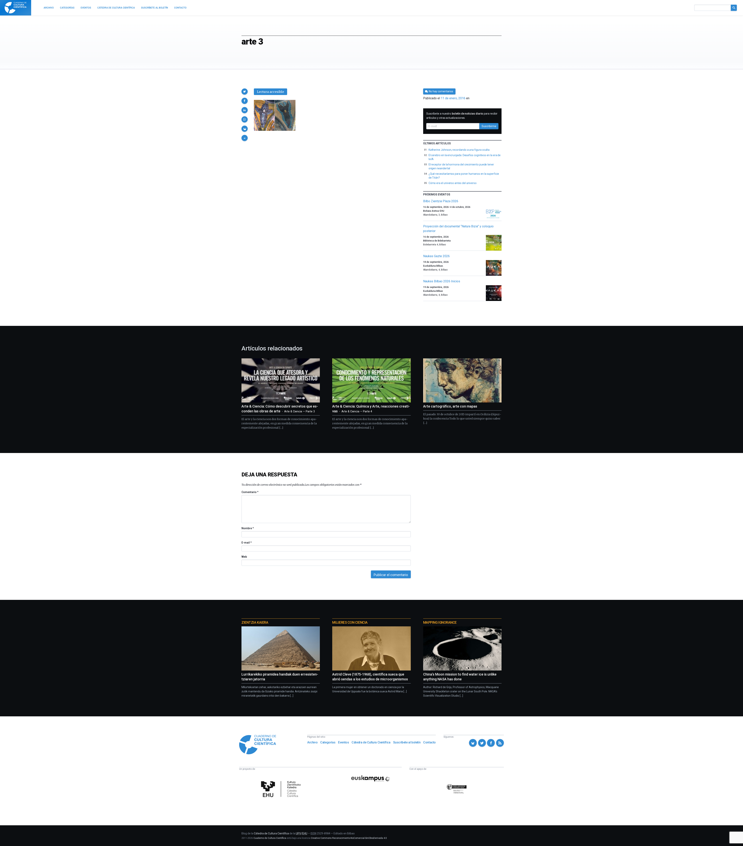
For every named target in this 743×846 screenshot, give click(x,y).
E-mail (246, 542)
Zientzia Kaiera (254, 622)
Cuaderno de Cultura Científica (269, 838)
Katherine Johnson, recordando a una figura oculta (459, 149)
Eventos (343, 742)
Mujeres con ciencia (349, 622)
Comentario (249, 492)
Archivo (312, 742)
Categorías (327, 742)
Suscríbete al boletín (407, 742)
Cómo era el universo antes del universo (453, 183)
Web (244, 556)
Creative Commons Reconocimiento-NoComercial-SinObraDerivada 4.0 (349, 838)
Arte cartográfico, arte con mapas (450, 406)
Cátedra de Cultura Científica (371, 742)
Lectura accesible (270, 92)
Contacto (429, 742)
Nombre (247, 528)
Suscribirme (489, 126)
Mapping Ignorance (440, 622)
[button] (244, 91)
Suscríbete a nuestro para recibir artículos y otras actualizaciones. (461, 115)
